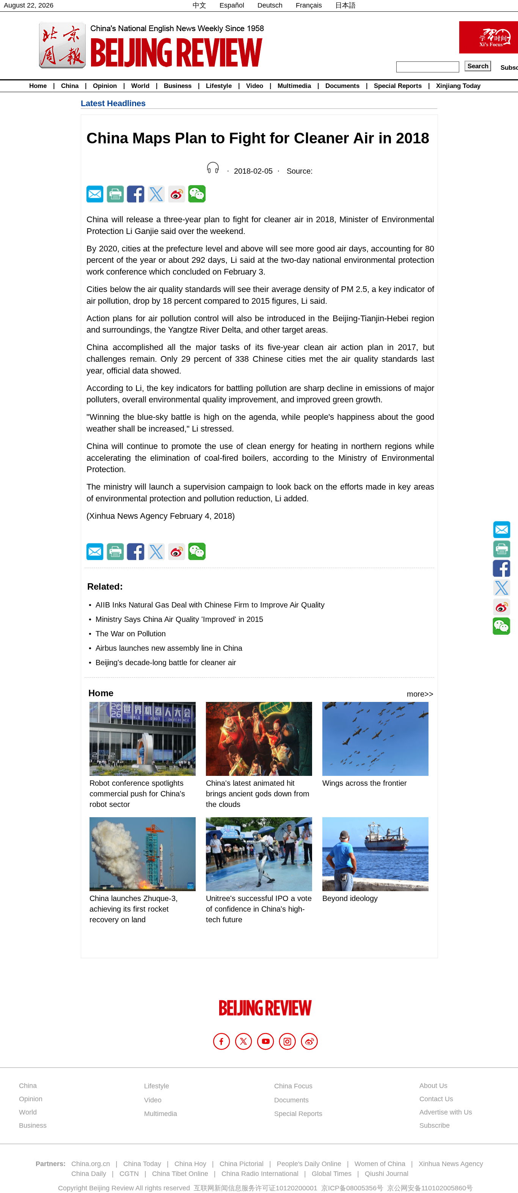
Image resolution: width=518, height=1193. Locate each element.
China (69, 85)
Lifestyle (219, 85)
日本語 (345, 5)
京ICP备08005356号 (352, 1188)
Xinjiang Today (458, 85)
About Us (433, 1085)
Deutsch (270, 5)
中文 (199, 5)
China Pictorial (242, 1164)
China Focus (293, 1086)
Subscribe (434, 1125)
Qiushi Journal (386, 1173)
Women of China (380, 1164)
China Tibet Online (180, 1173)
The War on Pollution (131, 633)
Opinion (105, 85)
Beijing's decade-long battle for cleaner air (166, 662)
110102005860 (443, 1188)
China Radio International (259, 1173)
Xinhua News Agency (451, 1164)
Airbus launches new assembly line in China (169, 648)
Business (178, 85)
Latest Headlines (113, 103)
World (140, 85)
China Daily (88, 1173)
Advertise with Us (445, 1112)
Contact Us (436, 1099)
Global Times (332, 1173)
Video (254, 85)
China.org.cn (90, 1164)
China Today (142, 1164)
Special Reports (398, 85)
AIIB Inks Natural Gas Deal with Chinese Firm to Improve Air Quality (210, 605)
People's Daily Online (309, 1164)
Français (309, 5)
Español (232, 5)
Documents (342, 85)
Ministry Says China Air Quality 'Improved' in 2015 (179, 619)
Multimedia (294, 85)
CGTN (129, 1173)
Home (38, 85)
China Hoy (190, 1164)
